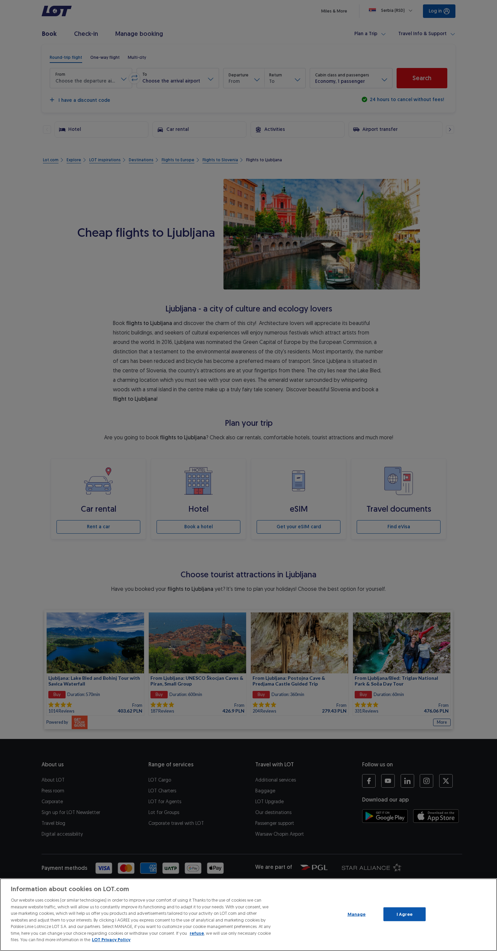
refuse (197, 933)
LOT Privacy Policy (111, 939)
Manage (357, 914)
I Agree (404, 914)
